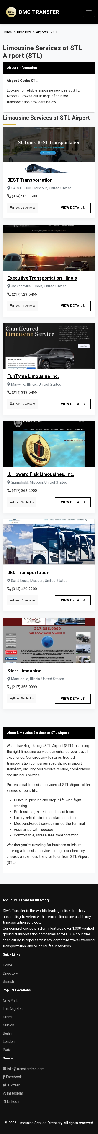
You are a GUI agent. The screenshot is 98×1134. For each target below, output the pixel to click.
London (9, 1041)
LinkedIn (13, 1101)
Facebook (13, 1077)
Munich (8, 1025)
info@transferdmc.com (25, 1069)
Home (7, 965)
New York (10, 1001)
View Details (73, 208)
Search (8, 981)
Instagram (14, 1093)
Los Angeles (13, 1009)
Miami (7, 1017)
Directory (10, 973)
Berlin (7, 1033)
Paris (7, 1049)
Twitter (13, 1085)
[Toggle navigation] (89, 12)
